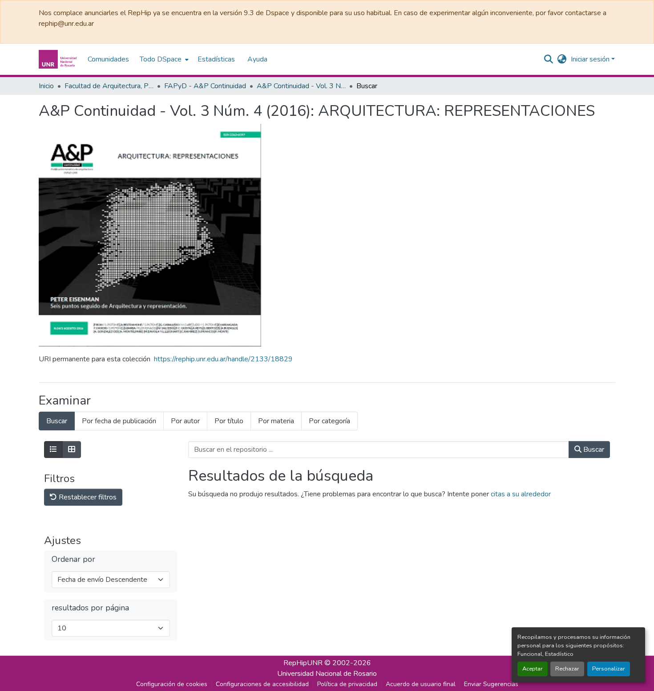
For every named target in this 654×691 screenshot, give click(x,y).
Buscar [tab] (56, 421)
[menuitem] (163, 59)
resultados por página (90, 608)
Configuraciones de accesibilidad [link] (262, 684)
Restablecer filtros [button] (87, 497)
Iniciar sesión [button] (591, 59)
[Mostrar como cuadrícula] (71, 449)
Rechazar (567, 669)
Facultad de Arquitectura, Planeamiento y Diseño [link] (109, 86)
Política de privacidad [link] (347, 684)
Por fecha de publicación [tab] (119, 421)
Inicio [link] (46, 86)
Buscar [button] (592, 449)
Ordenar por (73, 559)
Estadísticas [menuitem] (216, 59)
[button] (59, 59)
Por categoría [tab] (329, 421)
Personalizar (608, 669)
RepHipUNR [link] (303, 663)
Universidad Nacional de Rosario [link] (327, 674)
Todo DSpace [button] (161, 59)
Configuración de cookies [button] (171, 684)
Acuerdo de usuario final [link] (421, 684)
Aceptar (532, 669)
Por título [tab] (228, 421)
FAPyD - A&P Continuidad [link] (205, 86)
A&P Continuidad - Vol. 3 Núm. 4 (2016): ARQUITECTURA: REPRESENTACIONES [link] (301, 86)
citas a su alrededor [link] (521, 494)
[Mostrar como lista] (53, 449)
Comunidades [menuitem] (108, 59)
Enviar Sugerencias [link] (491, 684)
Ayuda (257, 59)
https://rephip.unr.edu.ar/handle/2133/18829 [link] (223, 359)
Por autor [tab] (185, 421)
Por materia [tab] (276, 421)
